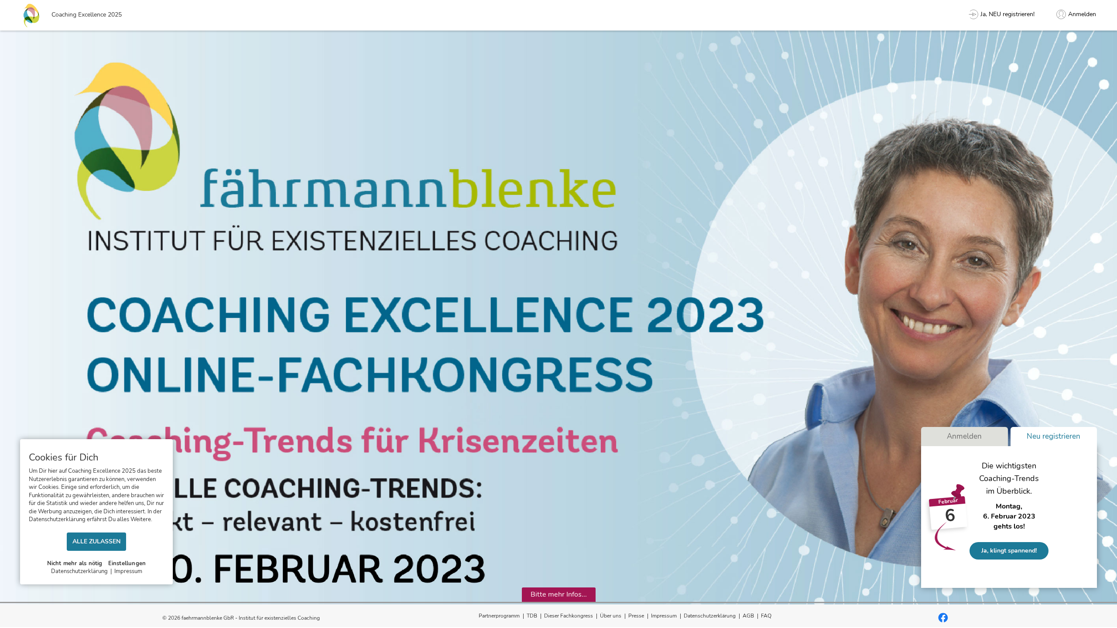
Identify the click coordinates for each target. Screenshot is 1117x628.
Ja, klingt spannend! (1009, 550)
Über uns (610, 615)
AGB (748, 615)
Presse (636, 615)
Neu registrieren (1053, 436)
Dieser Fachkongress (568, 615)
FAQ (766, 615)
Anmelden (964, 436)
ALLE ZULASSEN (96, 541)
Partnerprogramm (499, 615)
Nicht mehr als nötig (75, 563)
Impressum (664, 615)
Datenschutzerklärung (710, 615)
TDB (532, 615)
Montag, (1009, 506)
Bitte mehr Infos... (559, 594)
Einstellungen (127, 563)
